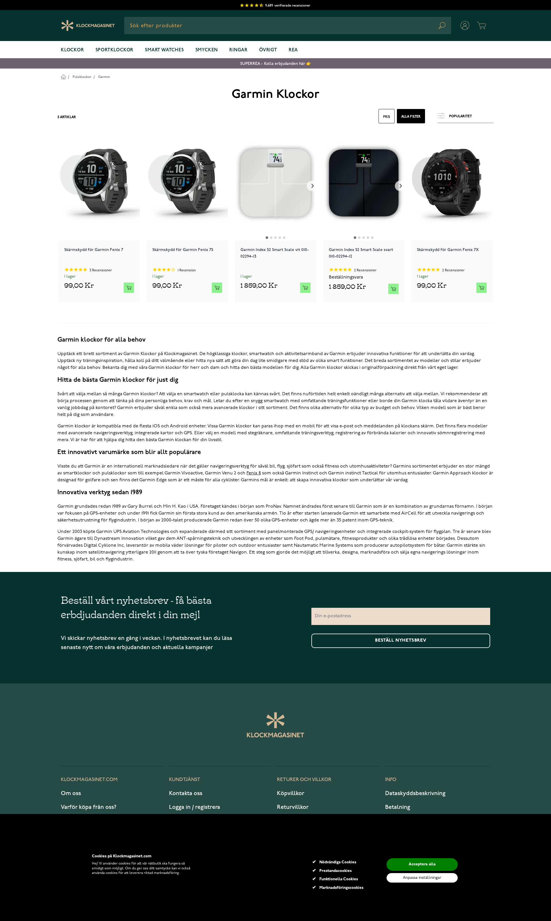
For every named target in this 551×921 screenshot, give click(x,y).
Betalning (397, 807)
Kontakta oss (185, 793)
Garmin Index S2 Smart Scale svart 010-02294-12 (361, 253)
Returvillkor (293, 807)
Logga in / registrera (194, 807)
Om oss (71, 793)
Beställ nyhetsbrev (400, 640)
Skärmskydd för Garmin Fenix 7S (182, 249)
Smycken (206, 50)
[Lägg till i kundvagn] (129, 288)
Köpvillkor (290, 793)
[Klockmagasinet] (88, 25)
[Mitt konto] (464, 25)
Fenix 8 (254, 473)
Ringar (238, 50)
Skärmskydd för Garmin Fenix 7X (448, 249)
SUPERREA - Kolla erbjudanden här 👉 (275, 63)
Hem (63, 76)
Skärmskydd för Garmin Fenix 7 (93, 249)
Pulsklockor (82, 77)
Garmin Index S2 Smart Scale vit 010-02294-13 (274, 253)
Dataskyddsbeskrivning (415, 793)
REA (293, 50)
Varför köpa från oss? (89, 807)
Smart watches (164, 50)
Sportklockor (115, 50)
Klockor (72, 50)
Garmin (104, 77)
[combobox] (287, 25)
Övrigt (268, 50)
